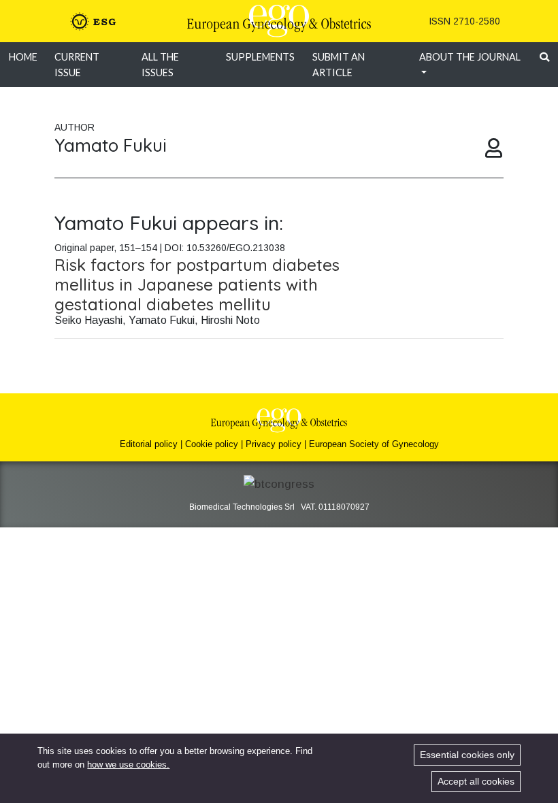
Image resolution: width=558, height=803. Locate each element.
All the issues (160, 64)
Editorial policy (149, 444)
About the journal (470, 57)
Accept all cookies (476, 781)
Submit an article (338, 64)
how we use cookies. (128, 764)
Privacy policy (273, 444)
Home (23, 57)
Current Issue (76, 64)
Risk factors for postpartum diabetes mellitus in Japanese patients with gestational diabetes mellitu (197, 284)
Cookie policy (211, 444)
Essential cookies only (467, 754)
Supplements (260, 57)
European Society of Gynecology (374, 444)
